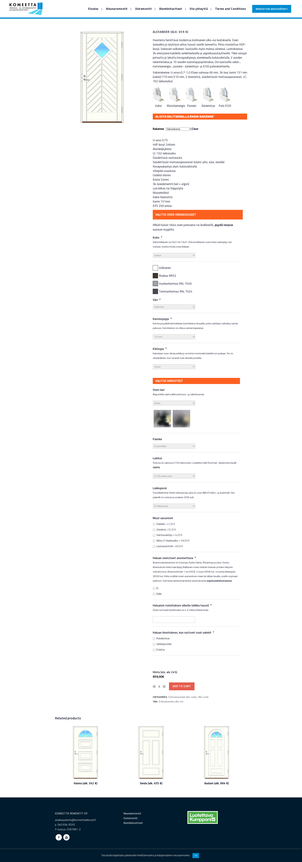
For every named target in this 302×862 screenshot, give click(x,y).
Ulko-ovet (203, 697)
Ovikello (165, 524)
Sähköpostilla (163, 644)
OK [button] (196, 855)
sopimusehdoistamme (219, 580)
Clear (195, 129)
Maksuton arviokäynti (272, 9)
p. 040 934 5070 (65, 824)
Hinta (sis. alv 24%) (165, 672)
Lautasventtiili (169, 546)
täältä (156, 467)
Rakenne (158, 129)
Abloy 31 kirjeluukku (173, 541)
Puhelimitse (163, 638)
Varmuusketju (169, 535)
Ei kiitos (160, 650)
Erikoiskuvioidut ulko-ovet (182, 697)
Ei (157, 588)
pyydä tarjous (224, 225)
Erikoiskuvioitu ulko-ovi (171, 701)
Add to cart (181, 686)
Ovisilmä (166, 530)
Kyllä (158, 594)
